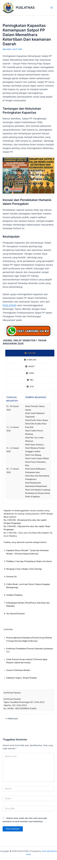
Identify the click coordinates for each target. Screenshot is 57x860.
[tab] (29, 353)
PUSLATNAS (25, 7)
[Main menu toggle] (51, 7)
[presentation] (29, 353)
